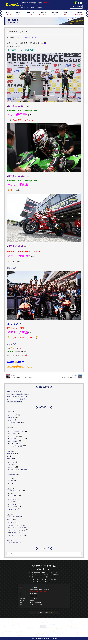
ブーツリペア (12, 522)
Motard (9, 427)
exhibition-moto (13, 509)
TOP (7, 13)
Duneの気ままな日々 (14, 422)
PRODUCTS (67, 13)
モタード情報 (12, 433)
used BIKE (54, 13)
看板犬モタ (11, 417)
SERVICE (30, 13)
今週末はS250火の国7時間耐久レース (18, 396)
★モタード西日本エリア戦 (15, 431)
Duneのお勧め (11, 474)
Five (8, 456)
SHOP (18, 13)
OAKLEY (10, 420)
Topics (9, 488)
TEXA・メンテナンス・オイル (17, 530)
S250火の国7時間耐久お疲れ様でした (18, 394)
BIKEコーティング (13, 532)
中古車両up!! (10, 453)
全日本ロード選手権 (30, 37)
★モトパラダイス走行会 (15, 446)
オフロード (11, 467)
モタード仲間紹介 (13, 441)
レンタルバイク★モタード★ (16, 535)
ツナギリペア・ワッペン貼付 (16, 527)
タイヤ (10, 483)
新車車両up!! (10, 540)
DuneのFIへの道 (13, 499)
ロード (22, 37)
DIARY (79, 13)
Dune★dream (12, 504)
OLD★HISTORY (12, 495)
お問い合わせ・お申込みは (44, 612)
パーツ (10, 478)
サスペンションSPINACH (15, 525)
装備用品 (10, 480)
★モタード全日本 (13, 436)
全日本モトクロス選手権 (14, 516)
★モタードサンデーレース (15, 438)
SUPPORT (10, 458)
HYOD (8, 493)
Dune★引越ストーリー (15, 501)
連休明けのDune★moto (14, 391)
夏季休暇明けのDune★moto (15, 401)
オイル (8, 514)
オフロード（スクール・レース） (17, 469)
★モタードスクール (14, 443)
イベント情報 (12, 415)
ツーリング (11, 462)
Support (42, 13)
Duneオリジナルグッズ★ (14, 490)
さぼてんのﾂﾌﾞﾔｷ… (13, 506)
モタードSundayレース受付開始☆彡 (17, 399)
